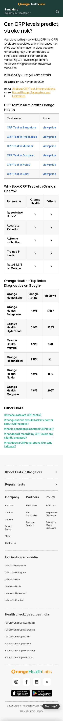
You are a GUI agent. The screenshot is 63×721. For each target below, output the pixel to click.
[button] (58, 11)
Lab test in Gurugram (15, 572)
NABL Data (51, 505)
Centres (9, 512)
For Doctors (31, 505)
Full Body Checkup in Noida (18, 643)
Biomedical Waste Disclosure (51, 525)
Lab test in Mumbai (14, 600)
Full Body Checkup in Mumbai (19, 657)
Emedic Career (8, 528)
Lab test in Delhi (12, 579)
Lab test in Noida (13, 586)
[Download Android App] (42, 693)
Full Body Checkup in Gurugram (20, 629)
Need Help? (51, 706)
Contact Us (10, 543)
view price (49, 127)
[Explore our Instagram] (16, 682)
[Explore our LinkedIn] (36, 682)
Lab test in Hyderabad (15, 593)
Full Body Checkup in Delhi (17, 636)
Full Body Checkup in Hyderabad (20, 650)
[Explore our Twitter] (47, 682)
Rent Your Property (30, 524)
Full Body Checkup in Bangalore (20, 622)
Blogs (7, 536)
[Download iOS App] (21, 693)
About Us (9, 505)
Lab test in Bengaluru (15, 565)
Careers (9, 519)
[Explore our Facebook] (26, 682)
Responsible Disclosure (51, 514)
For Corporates (31, 514)
